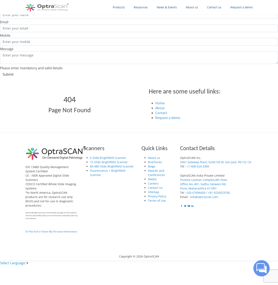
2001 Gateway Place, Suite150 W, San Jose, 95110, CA (215, 162)
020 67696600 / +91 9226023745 (208, 193)
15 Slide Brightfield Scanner (109, 162)
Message (6, 49)
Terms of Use (157, 200)
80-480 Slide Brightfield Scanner (112, 166)
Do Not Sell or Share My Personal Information (51, 231)
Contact (161, 113)
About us (154, 158)
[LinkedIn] (192, 206)
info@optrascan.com (204, 197)
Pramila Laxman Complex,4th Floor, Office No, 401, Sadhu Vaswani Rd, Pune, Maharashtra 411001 (204, 184)
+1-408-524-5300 (198, 166)
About (160, 108)
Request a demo (167, 118)
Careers (153, 183)
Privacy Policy (157, 196)
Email (4, 22)
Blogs (151, 166)
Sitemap (153, 192)
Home (160, 103)
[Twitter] (185, 206)
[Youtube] (189, 206)
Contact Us (155, 188)
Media (152, 179)
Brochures (155, 162)
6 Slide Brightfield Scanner (108, 158)
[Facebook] (182, 206)
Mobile (5, 35)
